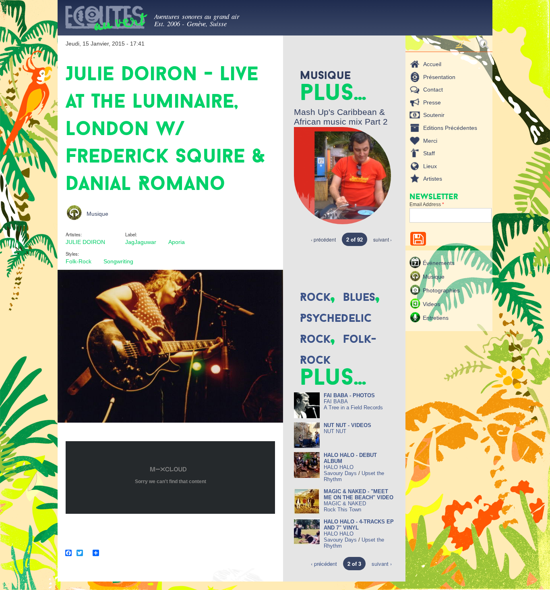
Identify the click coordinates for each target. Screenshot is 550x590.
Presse (432, 102)
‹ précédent (323, 239)
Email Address (426, 204)
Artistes (432, 178)
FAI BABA (336, 401)
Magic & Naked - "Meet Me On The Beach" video (358, 494)
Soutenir (434, 115)
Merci (430, 141)
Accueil (432, 64)
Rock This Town (342, 510)
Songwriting (118, 261)
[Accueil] (106, 19)
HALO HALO (339, 467)
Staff (429, 153)
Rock (315, 297)
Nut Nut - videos (347, 425)
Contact (433, 89)
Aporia (176, 242)
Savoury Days (340, 473)
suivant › (382, 239)
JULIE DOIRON (85, 242)
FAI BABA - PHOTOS (349, 395)
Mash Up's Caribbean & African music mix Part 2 (341, 116)
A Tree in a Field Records (353, 407)
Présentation (439, 77)
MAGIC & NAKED (345, 503)
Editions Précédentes (450, 128)
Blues (359, 297)
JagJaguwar (140, 242)
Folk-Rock (78, 261)
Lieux (430, 166)
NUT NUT (335, 431)
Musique (97, 214)
